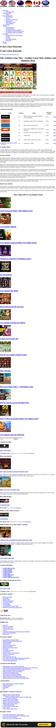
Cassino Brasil (6, 24)
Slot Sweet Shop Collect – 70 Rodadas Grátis (16, 387)
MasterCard (8, 40)
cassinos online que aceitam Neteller (14, 35)
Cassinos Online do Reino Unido (11, 577)
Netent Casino (9, 21)
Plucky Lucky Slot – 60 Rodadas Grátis (9, 489)
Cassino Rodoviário (5, 505)
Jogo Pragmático (9, 23)
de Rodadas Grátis (10, 11)
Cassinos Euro (6, 573)
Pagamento (5, 34)
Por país (5, 26)
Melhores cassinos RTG (8, 601)
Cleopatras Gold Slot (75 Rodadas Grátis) (15, 259)
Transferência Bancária (11, 39)
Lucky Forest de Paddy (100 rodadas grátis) (16, 211)
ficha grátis (5, 10)
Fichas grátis (6, 598)
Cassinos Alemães (7, 576)
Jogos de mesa (6, 603)
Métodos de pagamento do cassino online (12, 607)
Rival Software (9, 17)
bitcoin (4, 41)
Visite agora (31, 453)
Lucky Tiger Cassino (5, 588)
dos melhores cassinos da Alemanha (14, 32)
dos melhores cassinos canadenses (13, 30)
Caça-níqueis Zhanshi (8, 227)
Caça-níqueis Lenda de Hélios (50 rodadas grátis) (18, 243)
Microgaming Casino (11, 22)
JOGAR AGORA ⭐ (44, 724)
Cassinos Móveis (7, 604)
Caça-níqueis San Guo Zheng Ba (12, 435)
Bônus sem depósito (7, 597)
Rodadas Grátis (6, 599)
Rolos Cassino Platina (5, 450)
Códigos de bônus (7, 13)
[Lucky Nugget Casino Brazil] (5, 555)
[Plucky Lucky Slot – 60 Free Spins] (5, 487)
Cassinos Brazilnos (7, 570)
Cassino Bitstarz (4, 519)
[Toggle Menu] (0, 8)
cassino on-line (5, 54)
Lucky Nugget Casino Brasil (7, 558)
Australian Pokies (10, 27)
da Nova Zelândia (10, 28)
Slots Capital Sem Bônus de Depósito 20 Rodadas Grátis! (14, 471)
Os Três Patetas (6, 275)
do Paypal (8, 37)
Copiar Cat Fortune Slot (9, 339)
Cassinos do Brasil (7, 569)
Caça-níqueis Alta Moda (9, 291)
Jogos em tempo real (7, 15)
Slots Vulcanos (5, 371)
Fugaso (7, 18)
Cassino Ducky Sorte (5, 615)
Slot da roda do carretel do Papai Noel (14, 403)
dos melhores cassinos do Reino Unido (15, 31)
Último (7, 14)
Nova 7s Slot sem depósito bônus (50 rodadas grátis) (19, 419)
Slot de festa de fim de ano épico (12, 307)
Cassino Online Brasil (8, 574)
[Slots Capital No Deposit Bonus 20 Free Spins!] (5, 468)
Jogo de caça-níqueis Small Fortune (13, 355)
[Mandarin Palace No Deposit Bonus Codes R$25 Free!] (5, 537)
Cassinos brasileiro (7, 572)
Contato (5, 43)
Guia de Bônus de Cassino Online (11, 606)
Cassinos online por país (9, 568)
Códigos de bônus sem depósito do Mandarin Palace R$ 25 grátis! (16, 540)
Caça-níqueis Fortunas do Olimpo (12, 323)
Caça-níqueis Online (7, 602)
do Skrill (8, 36)
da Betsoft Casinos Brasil (11, 19)
